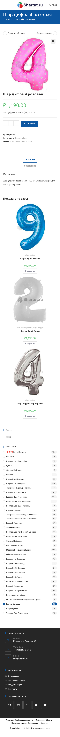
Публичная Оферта (44, 720)
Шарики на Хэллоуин (15, 559)
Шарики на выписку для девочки (22, 515)
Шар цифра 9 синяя (30, 258)
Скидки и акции (15, 685)
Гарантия (44, 723)
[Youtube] (45, 705)
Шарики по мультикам (16, 590)
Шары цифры (21, 138)
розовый (16, 141)
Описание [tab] (30, 159)
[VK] (36, 705)
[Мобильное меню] (4, 5)
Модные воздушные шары (18, 550)
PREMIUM (10, 457)
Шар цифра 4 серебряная (30, 403)
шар (30, 141)
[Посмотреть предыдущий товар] (5, 33)
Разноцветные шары (15, 595)
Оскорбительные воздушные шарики (23, 599)
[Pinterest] (27, 705)
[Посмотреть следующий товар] (55, 33)
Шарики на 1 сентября (16, 461)
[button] (53, 41)
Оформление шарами (16, 554)
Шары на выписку (14, 510)
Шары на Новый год (15, 563)
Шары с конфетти (14, 586)
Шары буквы (12, 608)
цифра (24, 141)
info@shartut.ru (20, 659)
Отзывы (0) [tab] (30, 166)
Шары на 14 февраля (15, 568)
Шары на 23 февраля (15, 572)
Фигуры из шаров (14, 470)
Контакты (12, 689)
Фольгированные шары (17, 581)
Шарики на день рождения (19, 488)
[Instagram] (19, 705)
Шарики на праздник (24, 328)
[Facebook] (10, 705)
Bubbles (9, 475)
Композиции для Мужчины (18, 506)
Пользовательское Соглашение (25, 723)
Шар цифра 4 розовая (25, 19)
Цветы (9, 466)
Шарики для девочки (16, 492)
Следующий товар (44, 33)
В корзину (29, 124)
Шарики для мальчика (16, 497)
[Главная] (4, 19)
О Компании (13, 676)
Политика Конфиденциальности (19, 720)
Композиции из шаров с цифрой (21, 532)
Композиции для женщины (18, 501)
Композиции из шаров (16, 536)
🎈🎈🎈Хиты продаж (16, 452)
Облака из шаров (14, 541)
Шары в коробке (14, 523)
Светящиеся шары (14, 545)
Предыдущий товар (16, 33)
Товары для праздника (17, 613)
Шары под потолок (15, 479)
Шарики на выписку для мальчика (22, 518)
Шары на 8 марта (14, 577)
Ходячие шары (13, 527)
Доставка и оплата (16, 680)
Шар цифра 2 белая (30, 331)
